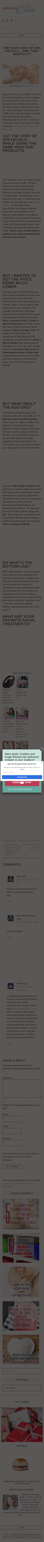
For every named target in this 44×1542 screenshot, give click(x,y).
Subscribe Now (22, 777)
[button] (22, 764)
